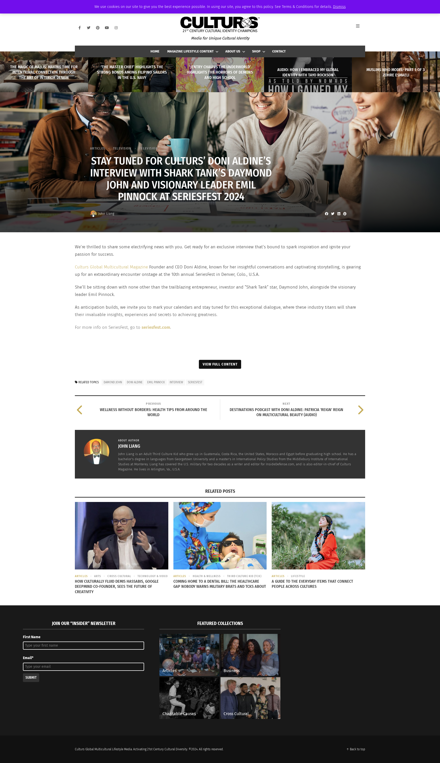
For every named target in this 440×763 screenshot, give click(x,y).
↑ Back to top (355, 749)
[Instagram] (116, 27)
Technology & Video (153, 576)
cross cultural (119, 576)
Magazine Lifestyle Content (190, 51)
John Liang (106, 213)
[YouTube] (107, 27)
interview (176, 382)
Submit (31, 677)
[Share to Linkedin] (339, 214)
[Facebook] (79, 27)
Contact (279, 51)
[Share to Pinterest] (345, 214)
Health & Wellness (207, 576)
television (122, 148)
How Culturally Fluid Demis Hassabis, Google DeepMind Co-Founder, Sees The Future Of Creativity (117, 586)
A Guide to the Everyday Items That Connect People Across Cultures (312, 584)
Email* (28, 658)
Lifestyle (298, 576)
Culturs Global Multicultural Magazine (111, 267)
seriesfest (195, 382)
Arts (97, 576)
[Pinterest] (97, 27)
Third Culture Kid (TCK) (244, 576)
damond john (113, 382)
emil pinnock (156, 382)
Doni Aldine (135, 382)
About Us (232, 51)
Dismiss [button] (339, 7)
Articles (97, 148)
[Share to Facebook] (326, 214)
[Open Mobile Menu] (360, 27)
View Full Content (220, 364)
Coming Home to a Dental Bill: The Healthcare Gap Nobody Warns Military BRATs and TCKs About (219, 584)
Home (154, 51)
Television (148, 148)
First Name (31, 637)
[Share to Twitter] (332, 214)
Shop (256, 51)
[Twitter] (88, 27)
